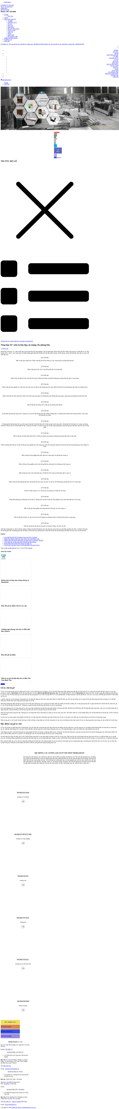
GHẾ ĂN (55, 139)
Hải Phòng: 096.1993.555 (6, 1031)
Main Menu (7, 2)
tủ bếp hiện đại (12, 548)
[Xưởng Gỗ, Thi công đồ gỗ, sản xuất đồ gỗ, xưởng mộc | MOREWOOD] (8, 9)
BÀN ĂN (55, 136)
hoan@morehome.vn (11, 1104)
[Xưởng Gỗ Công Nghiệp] (22, 827)
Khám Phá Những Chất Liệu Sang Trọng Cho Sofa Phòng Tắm (21, 539)
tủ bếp (5, 548)
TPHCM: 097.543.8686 (6, 1036)
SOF (55, 157)
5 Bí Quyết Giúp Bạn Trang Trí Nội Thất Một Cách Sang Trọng (21, 545)
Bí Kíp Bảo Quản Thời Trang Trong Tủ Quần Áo (18, 543)
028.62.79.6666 (16, 1101)
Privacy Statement (23, 1107)
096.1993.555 (7, 1066)
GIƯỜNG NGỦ (57, 133)
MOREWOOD (6, 80)
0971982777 (8, 1049)
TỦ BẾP (58, 150)
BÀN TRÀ (55, 155)
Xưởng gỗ (14, 1107)
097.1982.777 (7, 1101)
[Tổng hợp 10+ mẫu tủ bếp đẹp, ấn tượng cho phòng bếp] (17, 341)
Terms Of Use (32, 1107)
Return (30, 548)
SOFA (58, 157)
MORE (3, 684)
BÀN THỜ (55, 145)
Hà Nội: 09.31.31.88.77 (6, 1026)
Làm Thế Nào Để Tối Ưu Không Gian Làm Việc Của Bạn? (20, 537)
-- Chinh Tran (4, 348)
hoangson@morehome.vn (12, 1069)
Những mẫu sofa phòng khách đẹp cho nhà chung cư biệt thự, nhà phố (23, 540)
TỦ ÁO (55, 142)
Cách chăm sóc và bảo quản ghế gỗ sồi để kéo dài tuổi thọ (20, 542)
